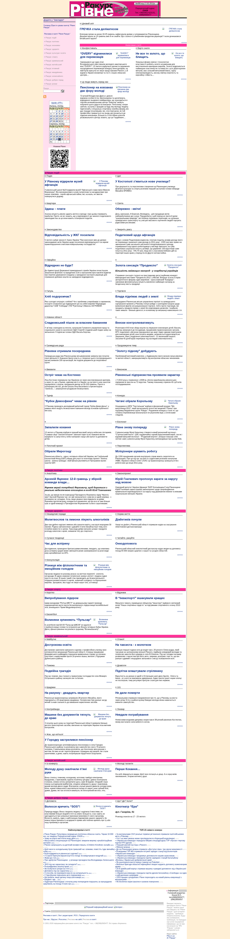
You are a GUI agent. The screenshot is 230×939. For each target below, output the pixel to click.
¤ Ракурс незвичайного (53, 76)
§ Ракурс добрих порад (56, 798)
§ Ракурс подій (52, 173)
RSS (76, 915)
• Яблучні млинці (122, 847)
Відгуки (54, 919)
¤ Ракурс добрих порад (53, 80)
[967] (71, 871)
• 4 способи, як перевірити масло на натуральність (65, 873)
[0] (83, 836)
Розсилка (62, 919)
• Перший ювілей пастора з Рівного (131, 845)
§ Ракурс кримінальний (56, 636)
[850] (71, 869)
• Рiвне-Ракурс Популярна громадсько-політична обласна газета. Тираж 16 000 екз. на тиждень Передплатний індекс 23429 (78, 835)
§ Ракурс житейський (55, 760)
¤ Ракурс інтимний (51, 68)
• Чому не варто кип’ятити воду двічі (59, 838)
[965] (53, 843)
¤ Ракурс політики (51, 41)
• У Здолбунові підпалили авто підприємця (62, 875)
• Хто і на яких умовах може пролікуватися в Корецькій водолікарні (145, 838)
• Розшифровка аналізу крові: (56, 867)
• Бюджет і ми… (50, 879)
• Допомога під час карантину (56, 871)
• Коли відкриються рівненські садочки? (60, 854)
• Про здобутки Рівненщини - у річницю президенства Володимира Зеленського (78, 860)
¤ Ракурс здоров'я (51, 49)
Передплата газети (87, 915)
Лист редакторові (65, 915)
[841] (71, 866)
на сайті (78, 919)
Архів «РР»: (57, 103)
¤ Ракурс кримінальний (53, 61)
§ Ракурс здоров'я (54, 511)
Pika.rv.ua (171, 936)
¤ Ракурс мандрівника (53, 72)
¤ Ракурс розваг (50, 84)
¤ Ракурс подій (50, 38)
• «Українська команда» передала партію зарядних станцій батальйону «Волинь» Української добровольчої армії (146, 859)
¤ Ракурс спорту (51, 57)
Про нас (46, 919)
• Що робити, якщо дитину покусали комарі (62, 877)
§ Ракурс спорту (53, 589)
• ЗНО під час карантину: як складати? (60, 864)
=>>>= (184, 43)
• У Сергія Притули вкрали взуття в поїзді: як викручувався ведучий (73, 856)
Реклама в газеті (50, 915)
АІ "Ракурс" (171, 938)
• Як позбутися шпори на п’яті (56, 869)
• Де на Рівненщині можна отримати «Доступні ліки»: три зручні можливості (148, 849)
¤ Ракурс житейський (53, 65)
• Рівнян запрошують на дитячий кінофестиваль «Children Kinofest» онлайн (76, 845)
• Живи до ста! (49, 858)
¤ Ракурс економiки (52, 45)
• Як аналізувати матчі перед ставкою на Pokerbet (137, 862)
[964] (77, 838)
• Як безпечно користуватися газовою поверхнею (137, 882)
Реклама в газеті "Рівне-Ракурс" (57, 34)
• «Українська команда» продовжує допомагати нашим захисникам (144, 856)
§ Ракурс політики (53, 470)
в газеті (93, 919)
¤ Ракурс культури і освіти (55, 53)
